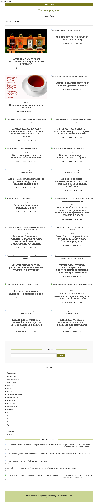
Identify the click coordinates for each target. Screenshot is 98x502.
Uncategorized (11, 373)
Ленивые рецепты (13, 406)
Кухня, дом (11, 403)
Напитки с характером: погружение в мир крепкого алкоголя (26, 61)
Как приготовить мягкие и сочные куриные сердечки (72, 84)
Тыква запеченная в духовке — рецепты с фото (26, 292)
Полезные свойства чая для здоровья (26, 106)
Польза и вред (12, 419)
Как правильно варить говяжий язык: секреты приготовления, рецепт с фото (26, 323)
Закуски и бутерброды (14, 394)
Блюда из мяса (12, 376)
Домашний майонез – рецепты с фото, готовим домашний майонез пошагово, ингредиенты (26, 240)
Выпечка (10, 385)
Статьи (26, 56)
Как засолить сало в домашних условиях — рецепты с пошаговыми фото (72, 323)
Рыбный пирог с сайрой (37, 461)
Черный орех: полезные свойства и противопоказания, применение (77, 445)
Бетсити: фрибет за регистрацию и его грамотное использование (76, 476)
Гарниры (10, 388)
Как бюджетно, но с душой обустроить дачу (71, 38)
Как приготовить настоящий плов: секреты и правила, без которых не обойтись (72, 182)
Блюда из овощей (13, 379)
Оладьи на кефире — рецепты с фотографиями (72, 156)
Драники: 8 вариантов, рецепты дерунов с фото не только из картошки (26, 267)
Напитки (10, 410)
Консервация (11, 400)
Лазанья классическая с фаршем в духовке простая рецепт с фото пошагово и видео (26, 132)
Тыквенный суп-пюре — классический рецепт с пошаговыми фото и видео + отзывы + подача (72, 211)
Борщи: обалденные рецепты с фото (26, 206)
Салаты (9, 428)
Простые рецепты (49, 10)
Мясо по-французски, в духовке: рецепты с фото (26, 156)
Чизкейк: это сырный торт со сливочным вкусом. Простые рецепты (72, 239)
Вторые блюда (12, 382)
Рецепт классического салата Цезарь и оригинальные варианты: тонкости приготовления (72, 268)
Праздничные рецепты (14, 425)
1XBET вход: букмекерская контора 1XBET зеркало (70, 453)
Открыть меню (49, 4)
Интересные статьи (13, 397)
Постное (10, 422)
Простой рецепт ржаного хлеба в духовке (59, 468)
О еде (9, 413)
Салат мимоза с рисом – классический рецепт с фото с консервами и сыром (72, 131)
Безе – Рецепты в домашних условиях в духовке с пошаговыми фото (26, 181)
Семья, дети (11, 431)
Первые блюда (12, 416)
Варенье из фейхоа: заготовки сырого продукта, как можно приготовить (71, 296)
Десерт (9, 391)
